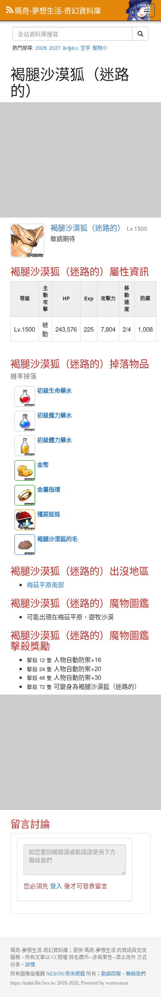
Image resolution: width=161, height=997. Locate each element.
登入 (56, 885)
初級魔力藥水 (24, 421)
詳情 (30, 965)
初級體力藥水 (24, 445)
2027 (55, 47)
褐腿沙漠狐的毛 (24, 544)
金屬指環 (24, 495)
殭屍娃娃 (24, 520)
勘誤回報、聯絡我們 (123, 974)
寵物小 (99, 47)
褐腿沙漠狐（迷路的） (28, 241)
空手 (85, 47)
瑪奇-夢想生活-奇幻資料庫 (57, 10)
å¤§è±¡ (70, 47)
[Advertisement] (80, 160)
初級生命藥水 (24, 396)
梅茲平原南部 (45, 584)
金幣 (24, 470)
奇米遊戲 (75, 974)
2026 (41, 47)
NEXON (55, 974)
